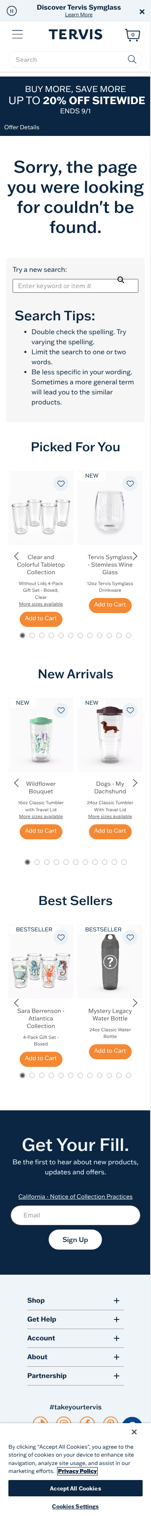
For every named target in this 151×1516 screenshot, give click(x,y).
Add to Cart (41, 618)
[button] (11, 11)
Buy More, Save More (76, 99)
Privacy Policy (77, 1471)
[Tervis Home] (75, 34)
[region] (75, 1469)
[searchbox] (75, 59)
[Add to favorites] (60, 483)
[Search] (121, 280)
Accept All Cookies (75, 1488)
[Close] (134, 1431)
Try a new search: (40, 270)
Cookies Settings (75, 1506)
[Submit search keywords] (132, 59)
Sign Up (75, 1239)
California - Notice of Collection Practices (75, 1196)
